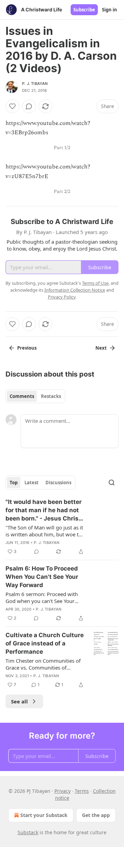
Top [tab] (14, 482)
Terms (82, 791)
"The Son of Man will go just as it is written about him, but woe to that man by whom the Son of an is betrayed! (44, 531)
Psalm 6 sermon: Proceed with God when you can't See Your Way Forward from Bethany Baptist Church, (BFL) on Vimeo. (43, 597)
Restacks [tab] (51, 396)
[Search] (111, 482)
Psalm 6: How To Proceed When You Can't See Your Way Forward (42, 576)
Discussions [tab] (58, 482)
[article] (62, 527)
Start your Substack (44, 815)
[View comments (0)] (29, 106)
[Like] (12, 106)
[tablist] (35, 396)
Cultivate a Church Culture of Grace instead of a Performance (45, 643)
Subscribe (84, 10)
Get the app (96, 815)
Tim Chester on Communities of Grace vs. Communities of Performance (43, 664)
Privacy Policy (61, 297)
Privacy (62, 791)
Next (101, 348)
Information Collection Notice (74, 290)
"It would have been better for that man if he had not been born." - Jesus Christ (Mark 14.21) (44, 510)
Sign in (109, 10)
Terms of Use (95, 283)
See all (19, 701)
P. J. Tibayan (35, 83)
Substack (28, 832)
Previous (27, 348)
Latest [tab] (31, 482)
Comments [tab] (22, 396)
